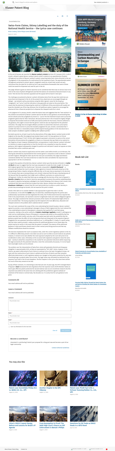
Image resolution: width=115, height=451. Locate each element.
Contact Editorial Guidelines (60, 348)
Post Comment (66, 330)
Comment (10, 298)
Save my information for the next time (21, 326)
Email (10, 320)
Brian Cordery (12, 31)
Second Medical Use (14, 21)
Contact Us (24, 449)
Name (10, 313)
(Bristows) (33, 31)
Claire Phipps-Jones (23, 31)
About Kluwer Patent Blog (11, 449)
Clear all (55, 330)
